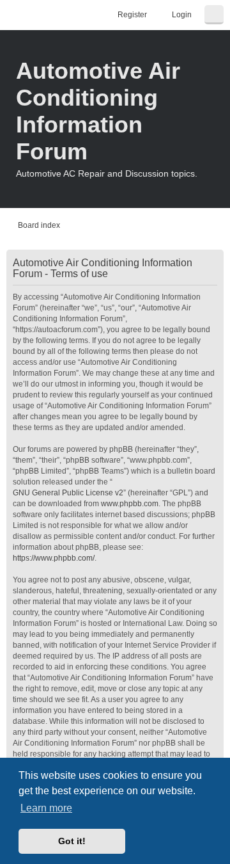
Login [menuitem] (182, 14)
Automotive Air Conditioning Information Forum (98, 111)
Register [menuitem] (132, 14)
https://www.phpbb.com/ (54, 558)
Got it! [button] (72, 841)
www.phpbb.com (129, 503)
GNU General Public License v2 (68, 492)
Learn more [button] (46, 808)
